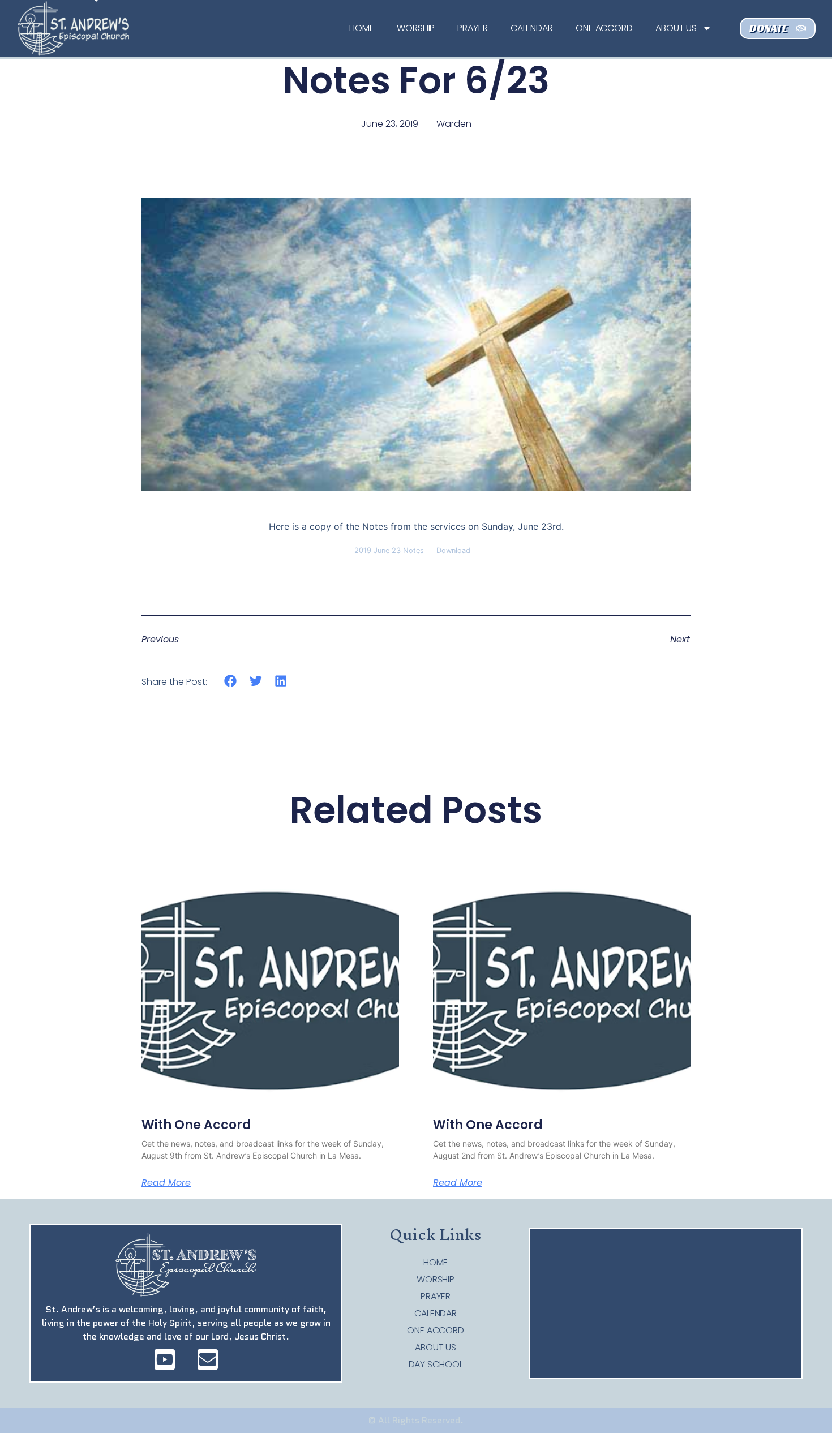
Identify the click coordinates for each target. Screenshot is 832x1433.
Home (361, 28)
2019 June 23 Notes (389, 550)
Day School (436, 1364)
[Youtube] (165, 1359)
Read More (166, 1182)
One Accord (604, 28)
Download (453, 550)
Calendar (532, 28)
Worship (416, 28)
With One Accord (196, 1125)
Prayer (472, 28)
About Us (676, 28)
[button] (230, 681)
